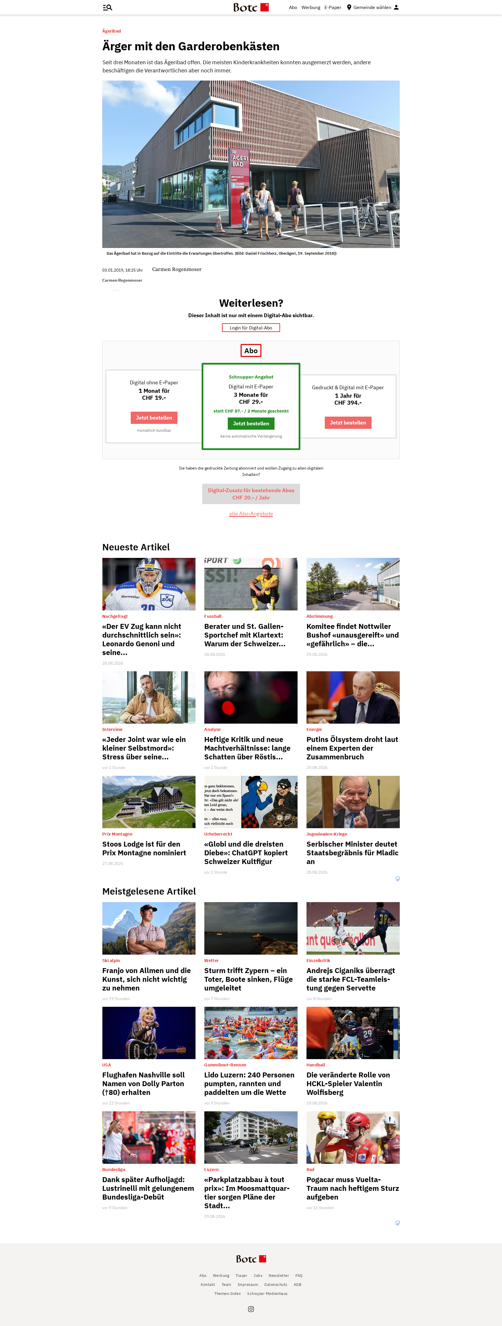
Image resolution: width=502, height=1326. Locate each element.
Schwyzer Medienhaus (267, 1293)
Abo (293, 7)
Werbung (311, 7)
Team (226, 1284)
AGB (298, 1284)
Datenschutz (275, 1284)
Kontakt (208, 1284)
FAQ (299, 1275)
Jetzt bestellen (154, 417)
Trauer (241, 1275)
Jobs (258, 1275)
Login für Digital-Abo (251, 328)
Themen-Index (227, 1293)
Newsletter (279, 1275)
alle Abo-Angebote (251, 513)
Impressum (248, 1284)
